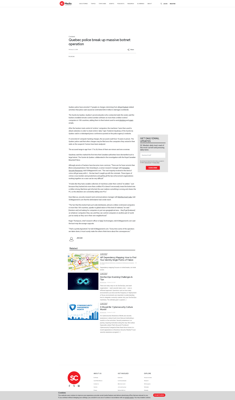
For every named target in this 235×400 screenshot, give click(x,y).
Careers (95, 387)
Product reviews (148, 377)
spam (131, 120)
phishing (123, 120)
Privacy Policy (156, 162)
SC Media (96, 377)
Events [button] (111, 3)
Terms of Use (148, 162)
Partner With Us (121, 390)
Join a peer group (122, 387)
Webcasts (146, 387)
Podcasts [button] (120, 3)
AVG (101, 221)
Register (172, 3)
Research (146, 380)
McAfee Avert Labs (125, 197)
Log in (165, 3)
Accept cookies (159, 395)
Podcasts (146, 390)
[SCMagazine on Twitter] (74, 386)
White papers (147, 384)
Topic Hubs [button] (102, 3)
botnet (125, 107)
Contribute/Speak (122, 380)
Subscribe (152, 168)
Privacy (95, 390)
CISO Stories (83, 3)
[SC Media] (65, 3)
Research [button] (131, 3)
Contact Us (96, 384)
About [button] (149, 3)
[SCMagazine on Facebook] (69, 386)
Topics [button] (93, 3)
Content (72, 36)
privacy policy (129, 397)
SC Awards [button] (140, 3)
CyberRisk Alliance (98, 380)
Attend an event (121, 384)
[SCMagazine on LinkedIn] (79, 386)
